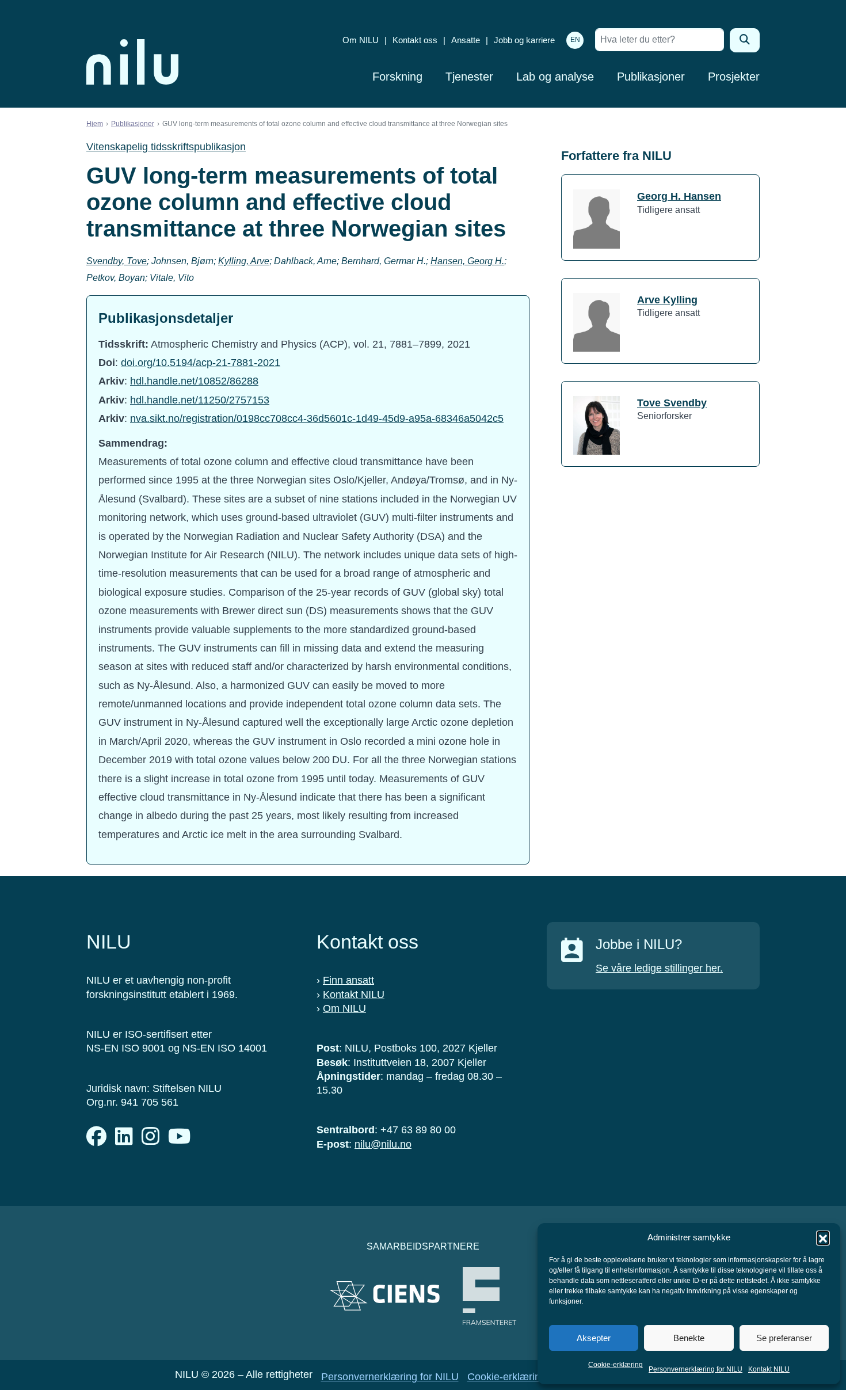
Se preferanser (784, 1338)
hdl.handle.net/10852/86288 (194, 381)
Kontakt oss (414, 40)
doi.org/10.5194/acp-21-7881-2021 (200, 362)
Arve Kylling (667, 300)
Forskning (397, 76)
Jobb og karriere (524, 40)
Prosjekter (734, 76)
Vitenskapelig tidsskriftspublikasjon (166, 147)
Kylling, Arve (243, 261)
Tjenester (469, 76)
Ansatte (465, 40)
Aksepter (594, 1338)
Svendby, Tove (116, 261)
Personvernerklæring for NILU (695, 1369)
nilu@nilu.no (383, 1144)
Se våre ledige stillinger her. (659, 968)
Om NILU (360, 40)
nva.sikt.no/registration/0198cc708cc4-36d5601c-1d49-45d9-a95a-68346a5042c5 (317, 418)
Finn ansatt (348, 980)
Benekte (688, 1338)
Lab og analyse (555, 76)
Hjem (94, 124)
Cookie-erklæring (615, 1365)
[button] (823, 1237)
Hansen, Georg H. (467, 261)
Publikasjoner (651, 76)
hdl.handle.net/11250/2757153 (199, 400)
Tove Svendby (672, 403)
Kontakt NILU (769, 1369)
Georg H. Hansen (679, 196)
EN (575, 40)
